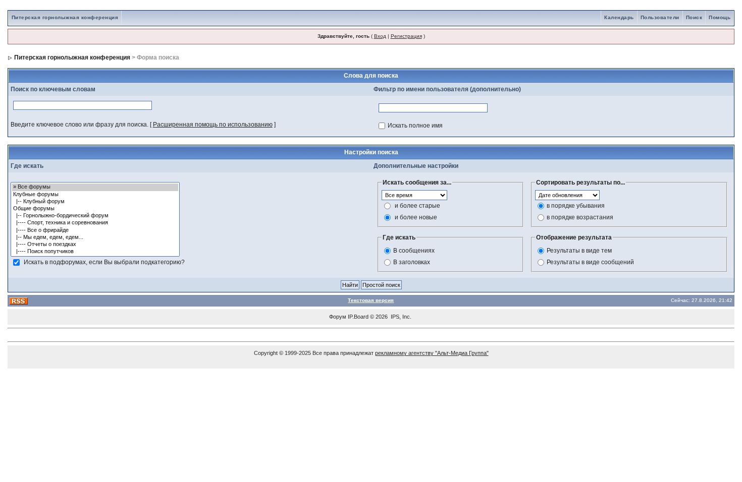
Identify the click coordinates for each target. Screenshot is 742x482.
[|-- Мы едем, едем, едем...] (95, 237)
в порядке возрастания (580, 217)
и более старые (417, 205)
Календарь (619, 17)
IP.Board (358, 317)
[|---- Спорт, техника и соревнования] (95, 222)
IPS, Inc (400, 317)
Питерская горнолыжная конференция (65, 17)
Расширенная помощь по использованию (213, 124)
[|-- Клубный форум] (95, 201)
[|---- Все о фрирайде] (95, 230)
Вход (380, 36)
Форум (337, 317)
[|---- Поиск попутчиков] (95, 251)
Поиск (694, 17)
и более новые (416, 217)
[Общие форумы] (95, 208)
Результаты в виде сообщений (590, 262)
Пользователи (660, 17)
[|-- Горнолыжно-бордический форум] (95, 215)
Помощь (719, 17)
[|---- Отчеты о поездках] (95, 244)
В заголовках (411, 262)
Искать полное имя (415, 125)
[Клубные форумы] (95, 194)
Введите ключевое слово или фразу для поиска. (79, 124)
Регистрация (406, 36)
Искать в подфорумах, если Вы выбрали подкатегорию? (104, 262)
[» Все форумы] (95, 187)
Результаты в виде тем (579, 250)
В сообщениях (414, 250)
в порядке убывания (576, 205)
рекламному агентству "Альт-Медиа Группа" (432, 353)
